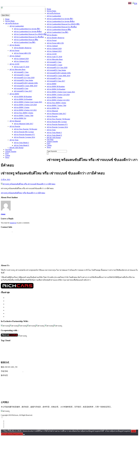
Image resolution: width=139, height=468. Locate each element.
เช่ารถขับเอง (127, 348)
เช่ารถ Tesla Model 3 (21, 143)
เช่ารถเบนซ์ (21, 357)
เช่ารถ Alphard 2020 (21, 59)
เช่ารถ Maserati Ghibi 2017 (23, 124)
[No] (24, 434)
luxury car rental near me (87, 345)
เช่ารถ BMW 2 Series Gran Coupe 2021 (28, 102)
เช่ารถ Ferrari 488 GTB (22, 53)
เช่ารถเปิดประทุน (36, 357)
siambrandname (16, 348)
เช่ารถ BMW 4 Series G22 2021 (25, 110)
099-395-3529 (18, 231)
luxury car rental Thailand (119, 345)
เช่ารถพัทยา (51, 353)
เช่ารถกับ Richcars (12, 23)
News (7, 157)
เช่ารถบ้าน (34, 353)
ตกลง (133, 431)
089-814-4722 (9, 3)
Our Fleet (8, 150)
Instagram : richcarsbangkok (12, 244)
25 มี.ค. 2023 (5, 179)
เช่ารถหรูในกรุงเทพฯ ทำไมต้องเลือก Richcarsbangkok (27, 304)
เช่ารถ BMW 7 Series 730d (23, 115)
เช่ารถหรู (91, 352)
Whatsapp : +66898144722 (11, 261)
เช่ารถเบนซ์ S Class (21, 88)
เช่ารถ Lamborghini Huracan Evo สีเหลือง (29, 37)
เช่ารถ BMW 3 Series (21, 107)
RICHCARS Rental (16, 148)
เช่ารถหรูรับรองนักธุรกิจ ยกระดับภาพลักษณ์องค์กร (26, 307)
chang (3, 214)
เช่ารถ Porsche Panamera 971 (24, 134)
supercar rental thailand (36, 348)
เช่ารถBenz (94, 348)
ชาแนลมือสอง (51, 348)
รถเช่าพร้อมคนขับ (64, 348)
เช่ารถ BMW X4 (20, 118)
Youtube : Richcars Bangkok (12, 248)
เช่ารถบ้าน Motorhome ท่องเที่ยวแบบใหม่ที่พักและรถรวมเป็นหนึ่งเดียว (34, 316)
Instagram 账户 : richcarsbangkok (14, 380)
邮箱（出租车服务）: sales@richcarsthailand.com (21, 389)
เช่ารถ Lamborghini (17, 26)
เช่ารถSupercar (110, 348)
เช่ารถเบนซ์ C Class (21, 72)
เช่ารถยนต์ (57, 353)
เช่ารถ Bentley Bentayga (22, 48)
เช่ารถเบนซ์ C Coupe (21, 75)
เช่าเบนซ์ (48, 357)
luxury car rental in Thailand (73, 345)
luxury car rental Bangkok (55, 345)
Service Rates (10, 21)
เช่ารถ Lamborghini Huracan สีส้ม (26, 40)
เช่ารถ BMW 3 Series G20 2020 (25, 105)
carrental (3, 345)
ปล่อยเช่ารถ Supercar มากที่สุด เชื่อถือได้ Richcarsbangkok (29, 310)
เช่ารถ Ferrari (14, 50)
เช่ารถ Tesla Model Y (21, 145)
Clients (7, 155)
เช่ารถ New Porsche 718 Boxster (25, 129)
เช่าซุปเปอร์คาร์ (85, 348)
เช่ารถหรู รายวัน (124, 353)
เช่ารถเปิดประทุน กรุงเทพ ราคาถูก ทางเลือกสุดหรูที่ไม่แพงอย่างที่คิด (34, 313)
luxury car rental (36, 345)
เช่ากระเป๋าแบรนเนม (75, 348)
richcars (134, 345)
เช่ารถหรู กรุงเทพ (103, 353)
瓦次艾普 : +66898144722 (11, 397)
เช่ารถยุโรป (65, 353)
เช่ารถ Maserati (15, 121)
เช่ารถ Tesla (14, 140)
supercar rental (24, 348)
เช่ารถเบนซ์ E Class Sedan (23, 80)
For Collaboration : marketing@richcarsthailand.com (22, 256)
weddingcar (45, 348)
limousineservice (23, 345)
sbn (11, 348)
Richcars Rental (7, 235)
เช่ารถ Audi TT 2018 (21, 67)
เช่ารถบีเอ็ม (27, 353)
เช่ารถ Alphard (15, 56)
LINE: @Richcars (24, 3)
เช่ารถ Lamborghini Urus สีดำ (24, 42)
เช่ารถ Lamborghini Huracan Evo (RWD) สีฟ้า (30, 34)
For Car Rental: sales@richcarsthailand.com (18, 252)
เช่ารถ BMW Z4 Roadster (23, 99)
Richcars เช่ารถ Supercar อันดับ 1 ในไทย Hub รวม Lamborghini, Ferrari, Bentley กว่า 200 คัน (43, 301)
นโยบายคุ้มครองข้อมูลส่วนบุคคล (12, 434)
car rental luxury (10, 345)
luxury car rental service (101, 345)
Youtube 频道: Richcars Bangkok (14, 384)
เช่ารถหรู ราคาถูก (114, 353)
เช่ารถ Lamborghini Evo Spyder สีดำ (27, 29)
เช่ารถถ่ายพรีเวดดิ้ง (18, 353)
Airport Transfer (10, 151)
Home (7, 19)
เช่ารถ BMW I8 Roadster (23, 96)
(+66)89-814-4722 (15, 371)
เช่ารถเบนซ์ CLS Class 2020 (24, 78)
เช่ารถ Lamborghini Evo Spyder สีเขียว (28, 31)
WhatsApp (37, 3)
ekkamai (16, 345)
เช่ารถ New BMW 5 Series (23, 113)
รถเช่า (57, 348)
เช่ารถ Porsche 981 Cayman (24, 132)
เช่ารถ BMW (14, 94)
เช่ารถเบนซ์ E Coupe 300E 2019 (25, 86)
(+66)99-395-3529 (31, 371)
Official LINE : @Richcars (11, 240)
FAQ (7, 153)
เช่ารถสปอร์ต (77, 353)
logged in (13, 223)
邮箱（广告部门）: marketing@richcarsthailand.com (22, 393)
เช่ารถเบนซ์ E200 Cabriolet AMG (26, 83)
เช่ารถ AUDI (14, 64)
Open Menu (5, 15)
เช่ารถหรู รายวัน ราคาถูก (9, 357)
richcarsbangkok (5, 348)
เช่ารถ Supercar (119, 348)
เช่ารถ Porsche (15, 126)
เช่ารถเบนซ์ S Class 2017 (23, 91)
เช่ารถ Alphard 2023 (21, 61)
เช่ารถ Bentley (15, 45)
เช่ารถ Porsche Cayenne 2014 (24, 137)
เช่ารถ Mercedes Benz (17, 69)
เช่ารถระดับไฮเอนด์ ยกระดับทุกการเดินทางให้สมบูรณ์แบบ (30, 298)
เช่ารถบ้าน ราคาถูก (43, 353)
